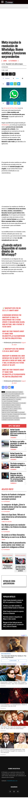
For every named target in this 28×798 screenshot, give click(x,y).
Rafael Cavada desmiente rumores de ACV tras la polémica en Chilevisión (18, 432)
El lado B (4, 401)
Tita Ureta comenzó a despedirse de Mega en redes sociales (18, 465)
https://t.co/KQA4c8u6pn (16, 374)
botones (8, 395)
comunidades (12, 397)
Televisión (13, 469)
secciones (23, 414)
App (22, 393)
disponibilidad (9, 399)
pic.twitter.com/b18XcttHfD (12, 377)
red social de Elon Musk (10, 108)
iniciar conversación (7, 406)
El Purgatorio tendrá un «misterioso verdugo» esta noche (7, 566)
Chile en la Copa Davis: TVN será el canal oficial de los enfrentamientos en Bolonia (14, 517)
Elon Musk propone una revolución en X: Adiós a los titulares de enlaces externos (14, 527)
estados (16, 401)
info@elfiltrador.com (12, 780)
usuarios (23, 417)
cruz (18, 397)
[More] (22, 78)
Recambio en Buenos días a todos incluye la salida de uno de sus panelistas (20, 569)
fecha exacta (16, 403)
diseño (3, 399)
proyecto (4, 414)
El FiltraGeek (6, 501)
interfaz (15, 406)
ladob (3, 539)
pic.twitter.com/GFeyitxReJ (12, 338)
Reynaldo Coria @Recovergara (14, 64)
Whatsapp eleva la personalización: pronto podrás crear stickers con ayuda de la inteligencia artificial (14, 545)
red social (10, 414)
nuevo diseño (14, 412)
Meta (20, 408)
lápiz (10, 408)
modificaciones (13, 410)
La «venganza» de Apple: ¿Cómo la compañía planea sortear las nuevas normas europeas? (14, 506)
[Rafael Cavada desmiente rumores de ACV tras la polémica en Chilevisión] (5, 432)
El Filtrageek (17, 399)
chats (17, 395)
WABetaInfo (5, 125)
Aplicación (4, 393)
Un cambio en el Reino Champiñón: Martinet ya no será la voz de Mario (14, 536)
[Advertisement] (14, 23)
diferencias (23, 397)
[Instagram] (13, 791)
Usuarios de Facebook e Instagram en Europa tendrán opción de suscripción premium (13, 496)
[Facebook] (3, 74)
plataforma (21, 412)
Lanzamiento (5, 408)
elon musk (10, 401)
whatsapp (17, 419)
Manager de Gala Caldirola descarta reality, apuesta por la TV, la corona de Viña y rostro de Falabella (17, 477)
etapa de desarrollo (7, 403)
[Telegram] (13, 74)
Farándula (13, 483)
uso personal (16, 417)
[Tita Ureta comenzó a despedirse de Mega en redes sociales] (5, 466)
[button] (2, 2)
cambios (13, 395)
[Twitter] (6, 74)
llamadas (15, 408)
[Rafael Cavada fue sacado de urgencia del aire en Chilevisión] (5, 455)
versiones (4, 419)
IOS (19, 406)
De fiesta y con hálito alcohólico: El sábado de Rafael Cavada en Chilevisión (18, 444)
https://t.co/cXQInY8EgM (16, 336)
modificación (5, 410)
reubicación (17, 414)
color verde (5, 397)
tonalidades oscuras (7, 417)
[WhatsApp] (10, 74)
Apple (3, 395)
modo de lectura (6, 412)
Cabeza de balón (7, 521)
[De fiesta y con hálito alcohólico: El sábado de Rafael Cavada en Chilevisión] (5, 444)
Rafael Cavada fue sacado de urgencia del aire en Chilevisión (18, 455)
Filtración (23, 403)
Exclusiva (13, 437)
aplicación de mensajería (14, 393)
